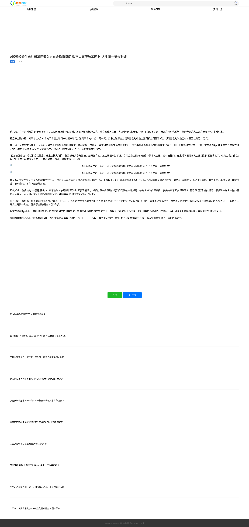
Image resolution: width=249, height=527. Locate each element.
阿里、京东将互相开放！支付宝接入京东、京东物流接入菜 (37, 486)
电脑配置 (93, 9)
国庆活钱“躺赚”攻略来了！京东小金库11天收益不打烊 (34, 465)
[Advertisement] (124, 31)
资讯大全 (218, 9)
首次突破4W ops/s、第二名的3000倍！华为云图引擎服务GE (38, 335)
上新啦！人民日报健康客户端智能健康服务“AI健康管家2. (36, 508)
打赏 (115, 294)
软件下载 (155, 9)
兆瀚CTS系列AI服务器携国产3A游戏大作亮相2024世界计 (36, 378)
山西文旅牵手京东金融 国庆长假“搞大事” (28, 443)
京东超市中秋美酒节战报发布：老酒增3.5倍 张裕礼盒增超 (36, 422)
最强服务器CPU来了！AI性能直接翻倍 (28, 314)
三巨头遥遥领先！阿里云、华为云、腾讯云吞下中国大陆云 (37, 357)
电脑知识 (31, 9)
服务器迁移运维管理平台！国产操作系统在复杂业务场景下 (37, 400)
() (132, 294)
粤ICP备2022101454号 (137, 523)
